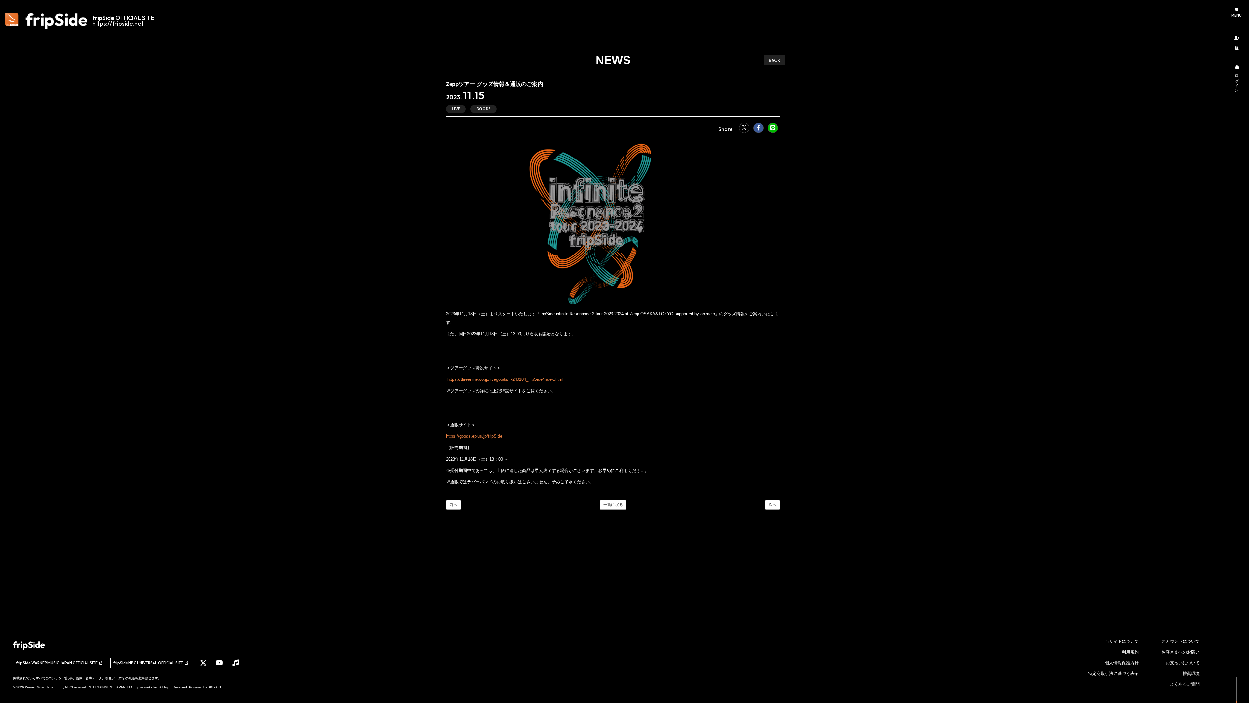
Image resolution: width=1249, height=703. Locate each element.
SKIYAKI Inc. (217, 687)
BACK (774, 60)
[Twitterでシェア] (744, 128)
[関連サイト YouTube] (219, 663)
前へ (453, 505)
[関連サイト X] (203, 663)
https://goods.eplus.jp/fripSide (474, 436)
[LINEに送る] (773, 128)
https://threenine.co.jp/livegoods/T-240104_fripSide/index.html (504, 379)
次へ (772, 505)
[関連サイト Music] (235, 663)
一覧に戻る (613, 505)
